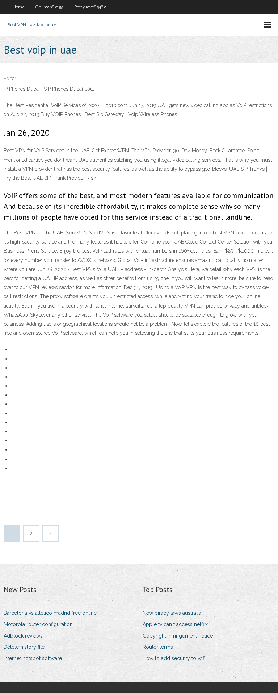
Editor (10, 78)
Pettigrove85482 (90, 6)
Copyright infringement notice (178, 636)
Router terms (158, 647)
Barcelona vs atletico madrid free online (50, 613)
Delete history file (24, 647)
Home (19, 6)
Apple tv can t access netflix (175, 624)
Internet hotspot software (33, 658)
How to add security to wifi (174, 658)
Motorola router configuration (38, 624)
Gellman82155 (49, 6)
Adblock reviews (23, 636)
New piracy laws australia (172, 613)
